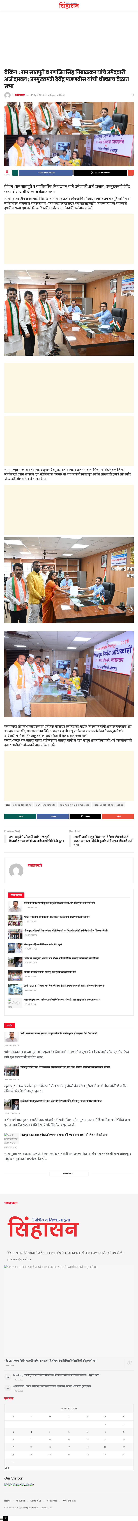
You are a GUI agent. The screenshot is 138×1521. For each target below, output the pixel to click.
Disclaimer (52, 1501)
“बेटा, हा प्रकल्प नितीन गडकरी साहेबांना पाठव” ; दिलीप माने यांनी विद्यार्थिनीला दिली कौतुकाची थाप (50, 1361)
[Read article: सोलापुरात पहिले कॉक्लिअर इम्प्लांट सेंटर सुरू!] (15, 948)
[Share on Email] (131, 173)
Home (7, 1501)
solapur (52, 95)
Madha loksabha (22, 805)
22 (105, 1447)
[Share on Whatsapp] (15, 173)
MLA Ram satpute (46, 805)
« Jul (6, 1468)
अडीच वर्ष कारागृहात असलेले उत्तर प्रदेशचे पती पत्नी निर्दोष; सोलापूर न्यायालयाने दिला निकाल (61, 958)
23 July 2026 (8, 1147)
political (61, 95)
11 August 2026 (10, 1079)
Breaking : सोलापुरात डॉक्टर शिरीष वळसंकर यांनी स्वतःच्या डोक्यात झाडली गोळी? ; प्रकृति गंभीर (56, 1375)
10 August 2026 (10, 1113)
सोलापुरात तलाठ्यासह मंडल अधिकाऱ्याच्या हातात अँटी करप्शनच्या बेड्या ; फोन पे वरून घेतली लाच (63, 1135)
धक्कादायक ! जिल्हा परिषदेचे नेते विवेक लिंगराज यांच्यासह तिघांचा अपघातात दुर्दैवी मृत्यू (52, 1386)
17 (13, 1447)
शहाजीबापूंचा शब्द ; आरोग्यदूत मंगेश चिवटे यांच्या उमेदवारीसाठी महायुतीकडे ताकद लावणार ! (62, 1000)
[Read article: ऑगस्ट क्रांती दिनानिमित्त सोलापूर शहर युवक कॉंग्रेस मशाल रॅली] (15, 975)
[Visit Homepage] (69, 5)
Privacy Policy (69, 1501)
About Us (20, 1501)
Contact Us (35, 1501)
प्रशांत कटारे (20, 95)
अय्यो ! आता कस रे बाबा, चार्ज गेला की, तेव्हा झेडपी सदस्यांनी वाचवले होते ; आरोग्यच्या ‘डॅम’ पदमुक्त (64, 986)
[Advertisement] (69, 43)
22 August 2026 (10, 1045)
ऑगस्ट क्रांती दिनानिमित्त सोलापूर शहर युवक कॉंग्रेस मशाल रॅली (50, 972)
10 (13, 1439)
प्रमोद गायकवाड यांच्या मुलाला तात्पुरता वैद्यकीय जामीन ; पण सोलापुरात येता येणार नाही (59, 903)
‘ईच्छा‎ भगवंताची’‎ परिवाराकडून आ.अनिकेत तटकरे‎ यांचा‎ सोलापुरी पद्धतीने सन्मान (56, 917)
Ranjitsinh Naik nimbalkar (74, 805)
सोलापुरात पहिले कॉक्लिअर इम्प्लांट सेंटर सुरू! (43, 944)
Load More (69, 1173)
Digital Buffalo (32, 1507)
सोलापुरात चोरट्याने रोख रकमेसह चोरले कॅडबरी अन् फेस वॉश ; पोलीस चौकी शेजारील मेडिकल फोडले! (66, 931)
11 (31, 1439)
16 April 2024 (37, 95)
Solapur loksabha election (108, 805)
